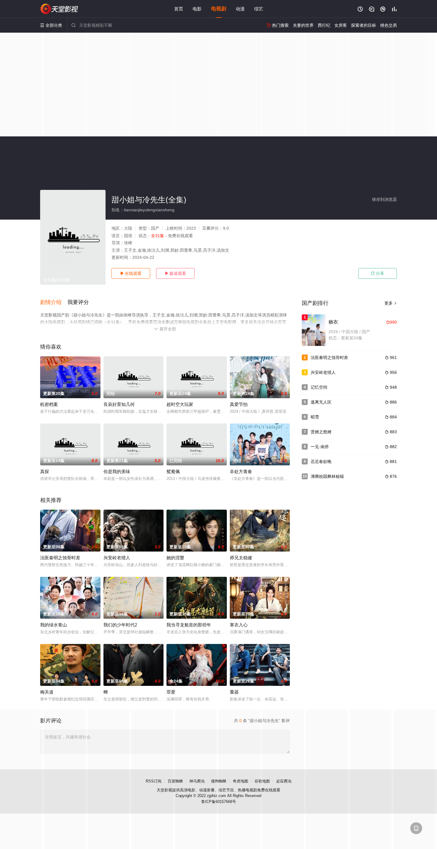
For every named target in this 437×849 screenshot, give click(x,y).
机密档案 (49, 404)
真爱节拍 (239, 404)
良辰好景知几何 (119, 404)
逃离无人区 (321, 402)
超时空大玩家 (179, 404)
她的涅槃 (175, 557)
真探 (44, 471)
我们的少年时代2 (120, 624)
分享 (377, 273)
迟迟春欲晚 (321, 461)
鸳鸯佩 (173, 471)
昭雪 (315, 417)
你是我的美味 (116, 471)
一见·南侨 (320, 446)
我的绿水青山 (53, 624)
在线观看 (131, 273)
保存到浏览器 (384, 199)
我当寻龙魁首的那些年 (188, 624)
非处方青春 (241, 471)
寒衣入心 (239, 624)
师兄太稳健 (241, 557)
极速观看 (175, 273)
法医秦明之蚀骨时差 (60, 557)
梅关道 (47, 691)
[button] (53, 302)
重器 (234, 691)
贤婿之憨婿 (321, 431)
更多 (390, 303)
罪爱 (170, 691)
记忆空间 (319, 387)
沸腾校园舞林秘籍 (327, 476)
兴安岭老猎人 (116, 557)
